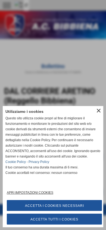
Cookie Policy (15, 162)
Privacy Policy (39, 162)
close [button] (98, 110)
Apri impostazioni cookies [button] (30, 193)
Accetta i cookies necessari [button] (54, 206)
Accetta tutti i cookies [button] (54, 219)
